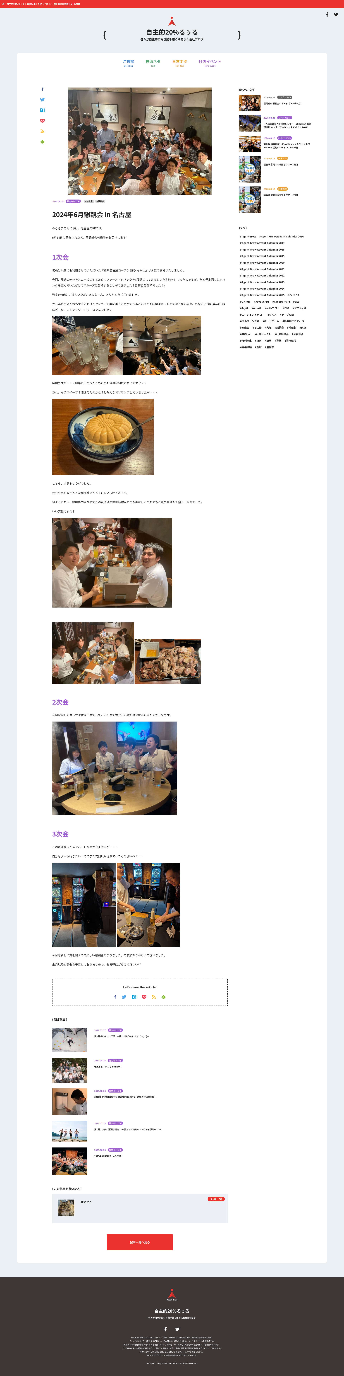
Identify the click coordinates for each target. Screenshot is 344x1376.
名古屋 (258, 327)
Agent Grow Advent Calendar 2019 (263, 256)
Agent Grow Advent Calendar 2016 (282, 236)
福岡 (259, 340)
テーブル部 (287, 314)
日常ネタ (179, 63)
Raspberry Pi (282, 301)
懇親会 (280, 327)
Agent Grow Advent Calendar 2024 (263, 288)
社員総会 (298, 334)
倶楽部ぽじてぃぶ (294, 321)
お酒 (286, 308)
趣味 (259, 347)
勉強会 (245, 327)
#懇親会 (100, 201)
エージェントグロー (253, 314)
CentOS (294, 295)
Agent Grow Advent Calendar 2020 (263, 262)
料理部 (292, 327)
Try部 (245, 308)
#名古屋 (89, 201)
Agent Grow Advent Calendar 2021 (263, 269)
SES (297, 301)
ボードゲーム (271, 321)
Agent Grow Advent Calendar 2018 (263, 249)
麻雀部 (270, 347)
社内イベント (210, 63)
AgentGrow (249, 236)
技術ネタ (153, 63)
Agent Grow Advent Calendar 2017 (263, 243)
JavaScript (262, 301)
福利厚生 (247, 340)
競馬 (268, 340)
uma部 (257, 308)
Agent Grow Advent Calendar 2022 (263, 275)
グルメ (273, 314)
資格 (278, 340)
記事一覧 (216, 1199)
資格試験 (247, 347)
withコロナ (273, 308)
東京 (303, 327)
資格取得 (291, 340)
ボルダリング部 (250, 321)
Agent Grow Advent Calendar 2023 (263, 282)
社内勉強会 (282, 334)
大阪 (268, 327)
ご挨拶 (128, 63)
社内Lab (246, 334)
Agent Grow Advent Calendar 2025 (263, 295)
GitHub (246, 301)
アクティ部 (300, 308)
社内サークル (263, 334)
